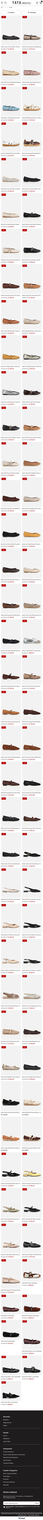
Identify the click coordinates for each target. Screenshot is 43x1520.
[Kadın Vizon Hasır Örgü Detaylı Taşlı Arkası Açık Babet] (11, 990)
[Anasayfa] (3, 7)
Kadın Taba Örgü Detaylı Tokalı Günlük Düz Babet (11, 331)
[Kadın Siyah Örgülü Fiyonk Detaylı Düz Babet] (32, 1061)
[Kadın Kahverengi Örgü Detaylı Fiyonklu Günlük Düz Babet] (11, 563)
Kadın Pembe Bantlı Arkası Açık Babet (11, 1254)
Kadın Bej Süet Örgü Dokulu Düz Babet (11, 1041)
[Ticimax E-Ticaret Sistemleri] (21, 1518)
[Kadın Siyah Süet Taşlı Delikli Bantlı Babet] (32, 776)
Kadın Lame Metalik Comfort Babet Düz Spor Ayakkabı (32, 650)
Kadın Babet (6, 1476)
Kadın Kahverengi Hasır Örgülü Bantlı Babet (32, 46)
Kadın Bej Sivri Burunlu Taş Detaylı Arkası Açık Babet (11, 899)
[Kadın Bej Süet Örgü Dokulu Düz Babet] (11, 1025)
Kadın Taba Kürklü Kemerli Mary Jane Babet (11, 1148)
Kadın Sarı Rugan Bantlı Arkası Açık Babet (32, 1183)
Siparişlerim (6, 1438)
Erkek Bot (6, 1479)
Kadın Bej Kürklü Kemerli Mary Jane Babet (32, 1112)
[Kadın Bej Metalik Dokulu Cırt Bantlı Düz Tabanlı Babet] (32, 101)
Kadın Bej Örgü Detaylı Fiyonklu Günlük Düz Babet (32, 579)
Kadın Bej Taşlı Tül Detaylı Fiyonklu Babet (11, 189)
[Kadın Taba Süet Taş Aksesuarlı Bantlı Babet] (11, 705)
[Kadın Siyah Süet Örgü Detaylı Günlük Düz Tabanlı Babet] (11, 634)
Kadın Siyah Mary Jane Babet (30, 1376)
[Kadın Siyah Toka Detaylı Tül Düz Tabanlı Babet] (11, 30)
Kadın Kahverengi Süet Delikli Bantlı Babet (32, 721)
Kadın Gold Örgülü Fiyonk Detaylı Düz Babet (11, 1077)
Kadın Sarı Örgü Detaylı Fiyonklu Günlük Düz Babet (32, 544)
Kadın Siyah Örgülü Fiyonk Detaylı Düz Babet (32, 1077)
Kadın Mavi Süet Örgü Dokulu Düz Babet (11, 118)
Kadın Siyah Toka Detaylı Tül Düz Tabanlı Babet (11, 46)
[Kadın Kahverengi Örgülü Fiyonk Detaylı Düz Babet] (32, 1025)
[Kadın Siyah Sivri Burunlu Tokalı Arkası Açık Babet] (32, 918)
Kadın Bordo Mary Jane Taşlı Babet (32, 1351)
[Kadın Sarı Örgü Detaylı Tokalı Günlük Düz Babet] (11, 350)
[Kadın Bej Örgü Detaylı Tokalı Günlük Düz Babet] (32, 315)
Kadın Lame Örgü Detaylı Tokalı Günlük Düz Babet (11, 402)
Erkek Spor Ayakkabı (9, 1482)
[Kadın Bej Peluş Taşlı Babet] (32, 1270)
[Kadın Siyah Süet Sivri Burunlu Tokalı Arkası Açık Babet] (32, 847)
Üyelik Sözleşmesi (8, 1451)
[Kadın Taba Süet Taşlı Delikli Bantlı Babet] (32, 741)
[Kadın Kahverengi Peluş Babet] (32, 1304)
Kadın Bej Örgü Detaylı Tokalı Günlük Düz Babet (32, 331)
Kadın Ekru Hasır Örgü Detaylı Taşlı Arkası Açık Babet (32, 1006)
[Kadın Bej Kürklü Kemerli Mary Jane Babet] (32, 1096)
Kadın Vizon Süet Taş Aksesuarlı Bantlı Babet (32, 686)
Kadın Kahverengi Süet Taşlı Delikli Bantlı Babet (11, 792)
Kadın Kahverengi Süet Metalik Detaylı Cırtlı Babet (32, 153)
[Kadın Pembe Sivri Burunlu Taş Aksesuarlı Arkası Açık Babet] (11, 954)
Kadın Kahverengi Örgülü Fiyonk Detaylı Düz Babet (32, 1041)
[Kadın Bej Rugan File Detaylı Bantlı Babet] (11, 1274)
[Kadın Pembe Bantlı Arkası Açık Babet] (11, 1238)
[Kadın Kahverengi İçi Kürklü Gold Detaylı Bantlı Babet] (32, 1132)
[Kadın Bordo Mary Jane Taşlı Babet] (32, 1335)
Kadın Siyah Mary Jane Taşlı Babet (10, 1376)
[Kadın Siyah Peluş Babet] (11, 1330)
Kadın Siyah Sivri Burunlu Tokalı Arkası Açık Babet (32, 935)
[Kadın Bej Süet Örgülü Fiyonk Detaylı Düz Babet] (32, 492)
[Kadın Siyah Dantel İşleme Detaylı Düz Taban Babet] (32, 208)
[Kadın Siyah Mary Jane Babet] (32, 1365)
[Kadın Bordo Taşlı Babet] (11, 1304)
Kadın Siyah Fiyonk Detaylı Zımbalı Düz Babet (11, 437)
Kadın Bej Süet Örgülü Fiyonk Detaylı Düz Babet (32, 508)
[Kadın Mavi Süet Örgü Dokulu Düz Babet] (11, 101)
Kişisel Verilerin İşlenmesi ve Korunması (14, 1454)
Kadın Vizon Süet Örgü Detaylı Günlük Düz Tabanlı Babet (32, 615)
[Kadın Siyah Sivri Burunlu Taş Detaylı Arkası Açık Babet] (32, 883)
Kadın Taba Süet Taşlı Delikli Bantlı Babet (32, 757)
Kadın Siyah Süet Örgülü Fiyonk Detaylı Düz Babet (11, 544)
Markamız (6, 1419)
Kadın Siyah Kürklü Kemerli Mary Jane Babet (11, 1112)
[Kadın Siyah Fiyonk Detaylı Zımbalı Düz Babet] (11, 421)
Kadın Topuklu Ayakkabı (10, 1473)
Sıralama (11, 12)
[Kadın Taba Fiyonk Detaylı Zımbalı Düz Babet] (32, 421)
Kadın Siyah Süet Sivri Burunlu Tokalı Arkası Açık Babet (32, 864)
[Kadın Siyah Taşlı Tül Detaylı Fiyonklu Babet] (32, 172)
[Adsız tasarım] (21, 1513)
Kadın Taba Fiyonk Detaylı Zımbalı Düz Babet (32, 437)
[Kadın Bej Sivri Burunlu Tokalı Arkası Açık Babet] (11, 918)
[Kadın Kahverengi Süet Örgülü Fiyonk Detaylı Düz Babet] (11, 492)
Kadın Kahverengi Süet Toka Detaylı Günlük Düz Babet (11, 295)
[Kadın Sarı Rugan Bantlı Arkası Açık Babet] (32, 1167)
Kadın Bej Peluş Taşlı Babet (29, 1283)
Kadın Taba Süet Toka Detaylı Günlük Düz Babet (32, 295)
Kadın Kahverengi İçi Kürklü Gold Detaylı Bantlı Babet (32, 1148)
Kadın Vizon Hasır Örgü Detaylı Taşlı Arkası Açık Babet (11, 1006)
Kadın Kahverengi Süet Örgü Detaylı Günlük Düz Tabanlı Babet (11, 615)
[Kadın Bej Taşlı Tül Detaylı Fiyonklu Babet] (11, 172)
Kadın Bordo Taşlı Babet (7, 1315)
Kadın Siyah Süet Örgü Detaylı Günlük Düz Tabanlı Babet (11, 650)
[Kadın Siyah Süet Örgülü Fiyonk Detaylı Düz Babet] (11, 528)
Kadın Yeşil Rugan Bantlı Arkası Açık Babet (11, 1219)
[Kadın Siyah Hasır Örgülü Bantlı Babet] (11, 812)
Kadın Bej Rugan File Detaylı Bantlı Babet (11, 1290)
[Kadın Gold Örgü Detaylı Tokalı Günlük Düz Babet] (32, 350)
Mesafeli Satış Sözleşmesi (10, 1457)
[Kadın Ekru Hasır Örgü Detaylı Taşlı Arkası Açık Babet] (32, 990)
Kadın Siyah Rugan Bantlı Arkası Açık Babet (11, 1183)
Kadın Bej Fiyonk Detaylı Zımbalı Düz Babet (11, 473)
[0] (41, 2)
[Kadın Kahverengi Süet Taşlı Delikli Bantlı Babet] (11, 776)
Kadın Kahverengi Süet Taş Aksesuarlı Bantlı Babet (11, 686)
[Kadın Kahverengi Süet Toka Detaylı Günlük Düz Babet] (11, 279)
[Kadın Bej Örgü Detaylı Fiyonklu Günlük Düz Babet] (32, 563)
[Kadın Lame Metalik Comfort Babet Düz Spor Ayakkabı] (32, 634)
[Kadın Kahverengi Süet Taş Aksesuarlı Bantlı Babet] (11, 670)
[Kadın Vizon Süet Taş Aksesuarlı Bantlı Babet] (32, 670)
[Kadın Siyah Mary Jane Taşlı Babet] (11, 1365)
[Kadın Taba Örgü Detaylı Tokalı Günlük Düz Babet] (11, 315)
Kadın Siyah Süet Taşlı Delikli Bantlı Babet (32, 792)
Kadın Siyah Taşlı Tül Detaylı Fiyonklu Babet (32, 189)
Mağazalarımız (7, 1422)
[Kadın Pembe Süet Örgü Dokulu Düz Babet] (32, 66)
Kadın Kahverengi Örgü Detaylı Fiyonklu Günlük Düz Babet (11, 579)
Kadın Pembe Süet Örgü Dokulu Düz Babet (32, 82)
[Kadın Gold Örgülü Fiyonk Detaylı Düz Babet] (11, 1061)
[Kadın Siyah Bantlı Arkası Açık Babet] (32, 1203)
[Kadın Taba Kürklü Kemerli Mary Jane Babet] (11, 1132)
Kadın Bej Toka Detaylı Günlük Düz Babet (11, 260)
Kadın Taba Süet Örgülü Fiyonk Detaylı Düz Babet (32, 473)
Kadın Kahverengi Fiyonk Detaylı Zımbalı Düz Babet (32, 402)
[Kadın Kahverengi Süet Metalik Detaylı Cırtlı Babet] (32, 137)
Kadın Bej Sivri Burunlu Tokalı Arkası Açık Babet (11, 935)
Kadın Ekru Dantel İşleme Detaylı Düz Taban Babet (11, 224)
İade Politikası (7, 1460)
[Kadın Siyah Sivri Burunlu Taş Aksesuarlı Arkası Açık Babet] (32, 954)
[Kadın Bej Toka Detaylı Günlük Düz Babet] (11, 244)
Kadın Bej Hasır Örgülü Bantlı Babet (11, 82)
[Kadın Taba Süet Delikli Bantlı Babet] (11, 741)
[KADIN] (5, 7)
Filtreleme (33, 12)
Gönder (37, 1503)
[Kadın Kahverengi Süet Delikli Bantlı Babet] (32, 705)
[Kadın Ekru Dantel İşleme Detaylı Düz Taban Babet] (11, 208)
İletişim (5, 1425)
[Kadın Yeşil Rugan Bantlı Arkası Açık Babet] (11, 1203)
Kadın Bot (6, 1485)
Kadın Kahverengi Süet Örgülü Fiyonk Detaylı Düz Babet (11, 508)
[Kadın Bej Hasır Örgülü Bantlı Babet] (11, 66)
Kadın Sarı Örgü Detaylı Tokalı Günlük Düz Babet (11, 366)
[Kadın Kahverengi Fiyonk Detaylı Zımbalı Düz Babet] (32, 386)
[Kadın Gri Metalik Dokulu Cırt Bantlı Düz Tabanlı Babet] (11, 137)
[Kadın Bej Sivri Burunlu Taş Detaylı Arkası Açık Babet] (11, 883)
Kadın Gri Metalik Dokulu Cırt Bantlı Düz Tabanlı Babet (11, 153)
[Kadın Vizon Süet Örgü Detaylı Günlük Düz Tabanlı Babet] (32, 599)
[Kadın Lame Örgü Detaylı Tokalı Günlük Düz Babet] (11, 386)
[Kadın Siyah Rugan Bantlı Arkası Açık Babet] (11, 1167)
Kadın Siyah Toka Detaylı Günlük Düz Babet (32, 260)
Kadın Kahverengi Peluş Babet (30, 1315)
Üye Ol (5, 1435)
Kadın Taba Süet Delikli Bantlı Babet (11, 757)
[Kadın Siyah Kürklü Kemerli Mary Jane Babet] (11, 1096)
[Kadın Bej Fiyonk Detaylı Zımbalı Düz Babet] (11, 457)
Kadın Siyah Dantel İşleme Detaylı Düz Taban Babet (32, 224)
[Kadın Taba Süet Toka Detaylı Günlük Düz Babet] (32, 279)
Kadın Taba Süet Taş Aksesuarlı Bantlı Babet (11, 721)
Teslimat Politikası (8, 1463)
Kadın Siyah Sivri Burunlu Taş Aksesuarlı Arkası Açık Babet (32, 970)
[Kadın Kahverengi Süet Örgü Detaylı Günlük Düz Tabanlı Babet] (11, 599)
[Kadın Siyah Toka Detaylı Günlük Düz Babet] (32, 244)
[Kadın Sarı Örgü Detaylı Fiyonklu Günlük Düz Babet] (32, 528)
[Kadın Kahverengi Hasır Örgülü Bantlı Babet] (32, 30)
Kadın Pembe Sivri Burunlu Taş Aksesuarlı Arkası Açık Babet (11, 970)
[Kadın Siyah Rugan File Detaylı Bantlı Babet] (32, 1238)
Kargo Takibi (6, 1441)
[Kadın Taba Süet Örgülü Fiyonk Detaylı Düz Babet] (32, 457)
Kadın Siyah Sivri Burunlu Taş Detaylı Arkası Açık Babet (32, 899)
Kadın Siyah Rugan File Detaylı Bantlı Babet (32, 1254)
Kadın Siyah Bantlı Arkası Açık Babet (32, 1219)
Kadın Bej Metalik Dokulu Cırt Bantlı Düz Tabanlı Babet (32, 118)
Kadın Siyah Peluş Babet (8, 1341)
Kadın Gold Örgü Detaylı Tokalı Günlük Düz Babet (32, 366)
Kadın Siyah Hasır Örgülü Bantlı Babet (11, 828)
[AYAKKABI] (7, 7)
